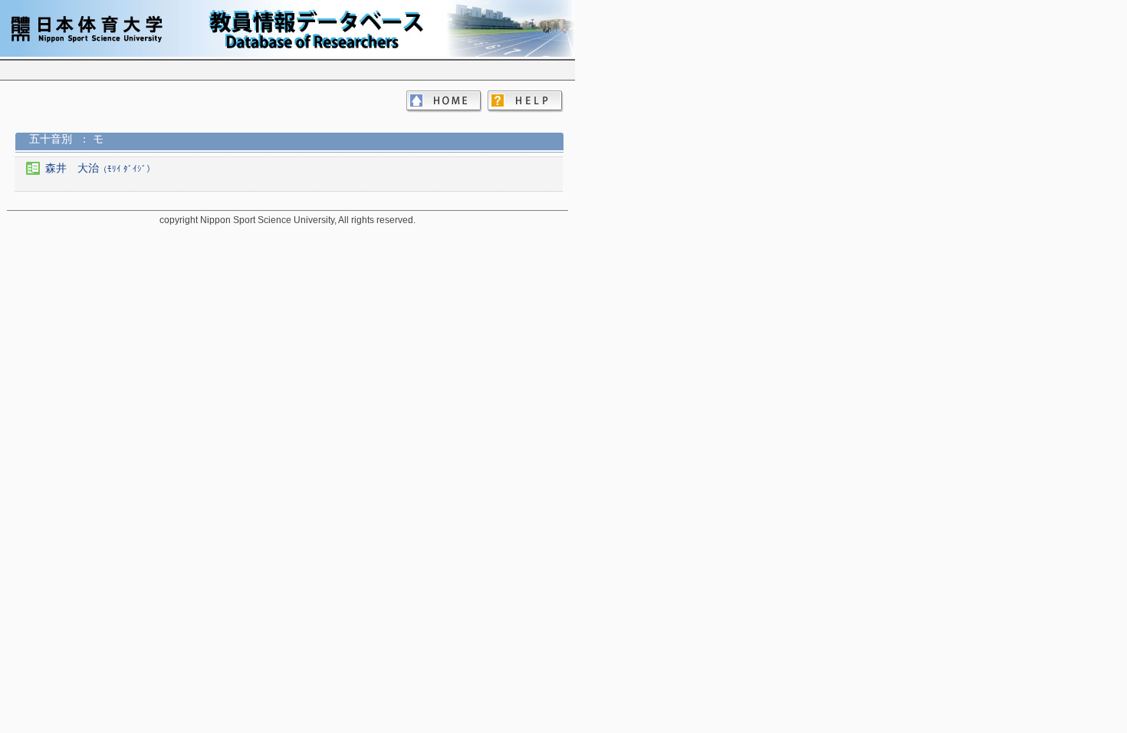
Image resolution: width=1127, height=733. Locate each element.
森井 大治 (100, 168)
